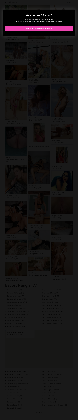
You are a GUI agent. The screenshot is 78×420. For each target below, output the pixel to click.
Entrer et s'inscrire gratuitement (39, 28)
